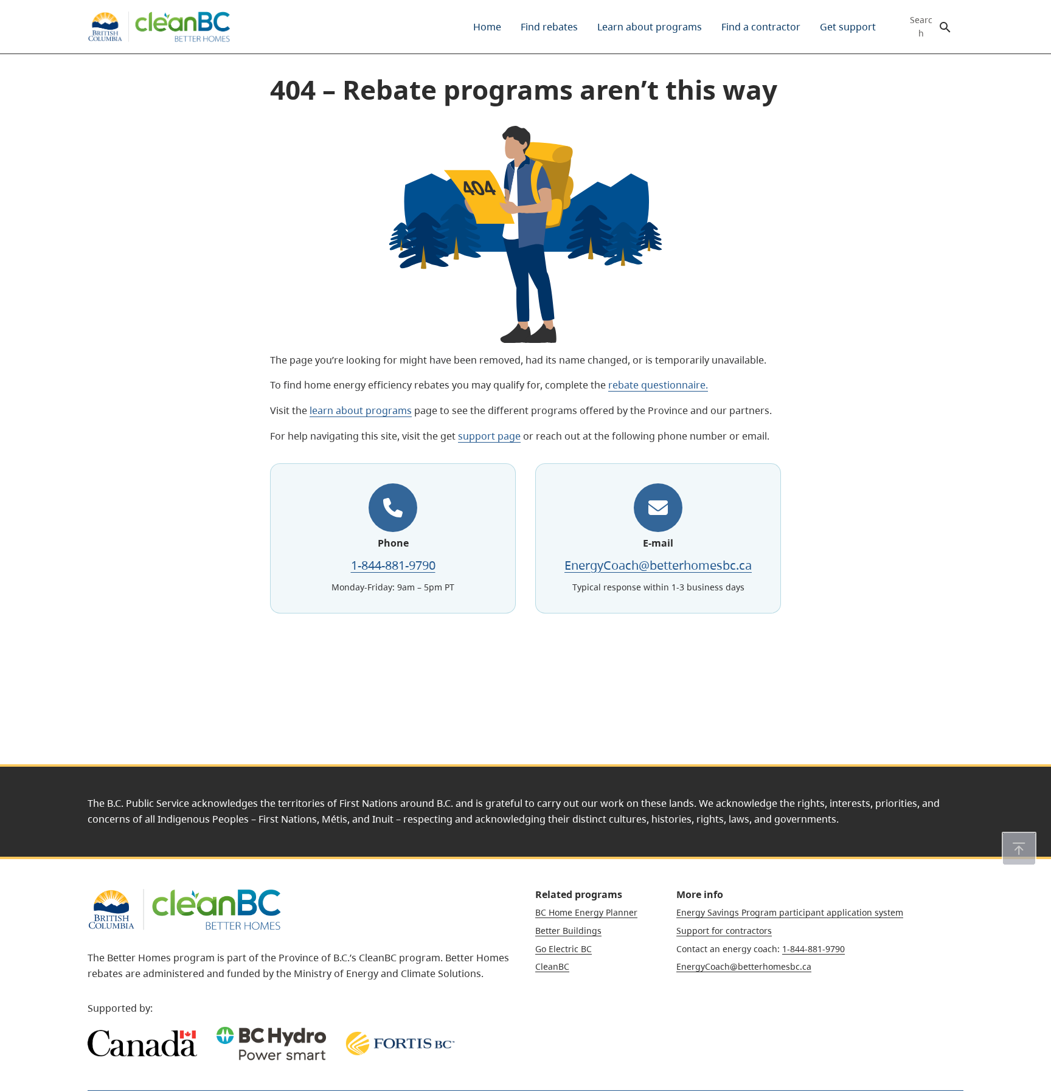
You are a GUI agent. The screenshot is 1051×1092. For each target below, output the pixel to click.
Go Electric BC (563, 949)
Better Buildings (568, 930)
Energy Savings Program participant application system (789, 912)
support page (489, 436)
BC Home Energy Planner (586, 912)
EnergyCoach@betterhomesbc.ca (658, 565)
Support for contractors (724, 930)
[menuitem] (487, 27)
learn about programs (361, 410)
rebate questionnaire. (658, 385)
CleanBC (552, 966)
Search (921, 26)
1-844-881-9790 (393, 565)
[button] (1019, 849)
